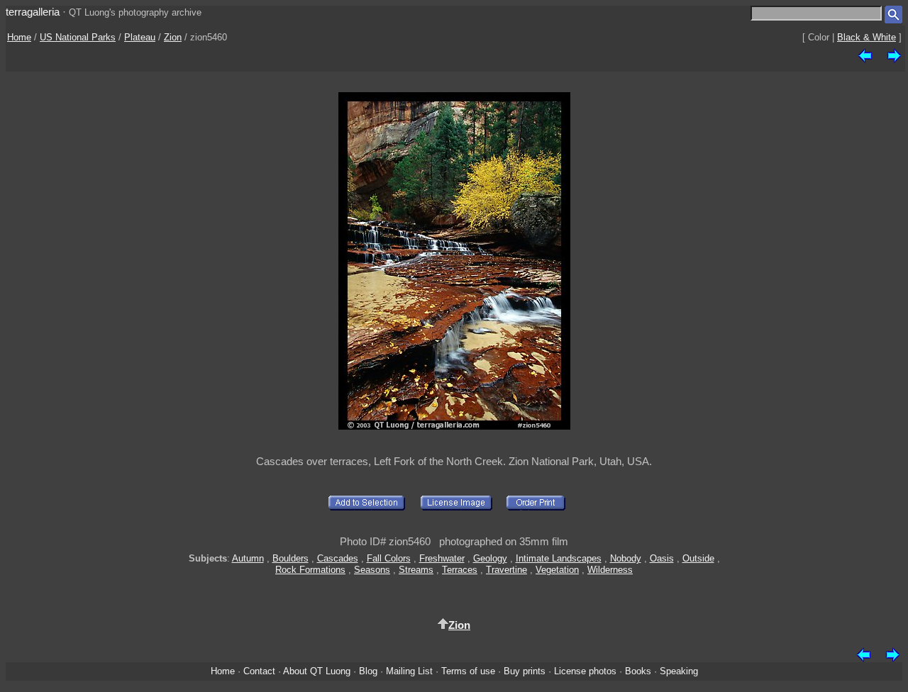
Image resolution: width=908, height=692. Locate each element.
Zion (173, 37)
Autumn (248, 558)
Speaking (679, 671)
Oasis (662, 558)
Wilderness (610, 569)
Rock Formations (310, 569)
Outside (698, 558)
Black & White (866, 37)
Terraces (459, 569)
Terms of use (468, 671)
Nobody (625, 558)
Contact (259, 671)
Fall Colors (389, 558)
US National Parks (78, 37)
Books (638, 671)
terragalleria (33, 12)
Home (19, 37)
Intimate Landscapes (559, 558)
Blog (368, 671)
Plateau (139, 37)
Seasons (372, 569)
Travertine (506, 569)
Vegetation (557, 569)
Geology (490, 558)
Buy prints (525, 671)
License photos (585, 671)
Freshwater (442, 558)
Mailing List (409, 671)
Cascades (337, 558)
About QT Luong (316, 671)
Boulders (290, 558)
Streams (416, 569)
